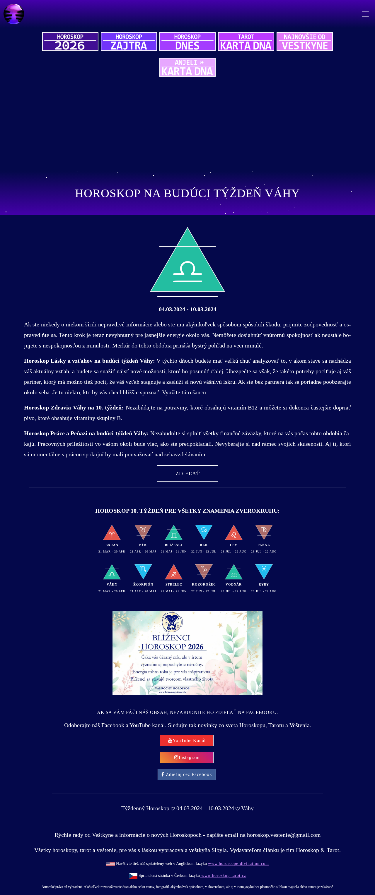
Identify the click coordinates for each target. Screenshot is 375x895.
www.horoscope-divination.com (238, 863)
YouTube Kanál (189, 740)
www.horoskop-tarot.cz (223, 875)
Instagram (189, 757)
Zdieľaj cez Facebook (189, 774)
